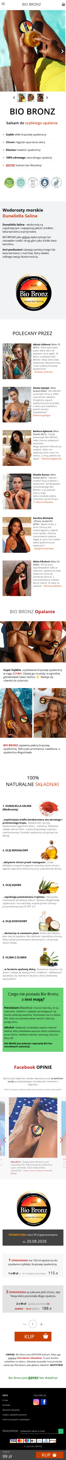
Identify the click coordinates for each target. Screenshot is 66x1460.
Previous (16, 1138)
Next (49, 1138)
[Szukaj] (60, 1431)
